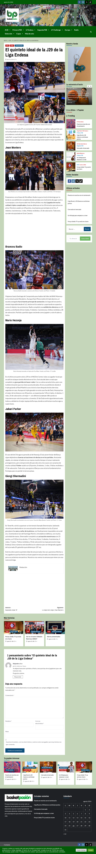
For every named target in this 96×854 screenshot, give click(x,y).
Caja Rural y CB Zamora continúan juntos (82, 137)
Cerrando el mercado (83, 148)
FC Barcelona (80, 122)
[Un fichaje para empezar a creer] (70, 156)
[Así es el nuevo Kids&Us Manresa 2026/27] (34, 627)
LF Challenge (56, 30)
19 (73, 822)
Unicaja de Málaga (56, 631)
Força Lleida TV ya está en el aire (78, 221)
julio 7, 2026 (71, 88)
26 (73, 826)
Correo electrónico (39, 722)
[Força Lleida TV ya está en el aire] (13, 627)
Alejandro (16, 663)
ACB (6, 30)
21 (81, 822)
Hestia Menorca (80, 153)
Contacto (7, 845)
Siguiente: (52, 609)
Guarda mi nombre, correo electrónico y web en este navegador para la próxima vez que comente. (34, 743)
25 (69, 826)
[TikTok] (90, 2)
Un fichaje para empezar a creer (81, 159)
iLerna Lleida (13, 631)
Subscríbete (85, 238)
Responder (17, 677)
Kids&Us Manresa (35, 631)
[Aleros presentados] (55, 627)
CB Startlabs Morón (82, 144)
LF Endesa (29, 30)
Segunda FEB (42, 30)
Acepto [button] (91, 850)
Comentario (9, 695)
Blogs (11, 45)
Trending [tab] (71, 115)
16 (89, 818)
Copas (18, 34)
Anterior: (11, 609)
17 (65, 822)
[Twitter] (86, 2)
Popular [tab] (80, 110)
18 (69, 822)
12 (73, 818)
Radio (76, 30)
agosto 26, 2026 (10, 641)
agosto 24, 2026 (52, 639)
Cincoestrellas (19, 45)
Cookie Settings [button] (81, 850)
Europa (67, 30)
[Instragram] (83, 2)
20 (77, 822)
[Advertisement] (34, 230)
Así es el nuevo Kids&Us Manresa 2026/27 (34, 637)
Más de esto (29, 34)
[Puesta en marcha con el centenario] (70, 124)
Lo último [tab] (71, 110)
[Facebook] (79, 2)
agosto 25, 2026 (31, 641)
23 (89, 822)
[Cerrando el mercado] (70, 146)
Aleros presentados (53, 636)
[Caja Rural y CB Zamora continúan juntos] (70, 135)
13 (77, 818)
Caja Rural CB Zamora (82, 131)
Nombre (8, 721)
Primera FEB (17, 30)
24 (65, 826)
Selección (8, 34)
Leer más (70, 102)
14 (81, 818)
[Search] (91, 31)
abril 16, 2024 (10, 59)
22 (85, 822)
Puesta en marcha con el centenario (83, 125)
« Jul (64, 834)
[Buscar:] (76, 229)
